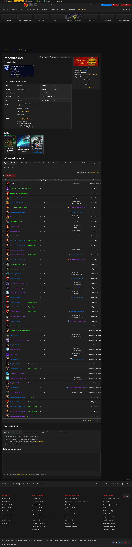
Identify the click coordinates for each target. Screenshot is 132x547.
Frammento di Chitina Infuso (18, 283)
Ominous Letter (14, 183)
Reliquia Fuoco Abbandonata (77, 207)
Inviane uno (91, 82)
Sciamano (32, 50)
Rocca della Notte (76, 218)
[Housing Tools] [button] (16, 9)
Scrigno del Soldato (77, 212)
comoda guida (39, 441)
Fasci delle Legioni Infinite (17, 316)
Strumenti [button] (54, 9)
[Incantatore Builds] (109, 526)
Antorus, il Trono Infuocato (77, 317)
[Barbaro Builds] (108, 511)
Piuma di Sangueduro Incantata (19, 326)
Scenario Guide (36, 520)
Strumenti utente (21, 540)
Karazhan (76, 227)
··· (52, 1)
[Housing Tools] (15, 484)
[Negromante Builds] (109, 517)
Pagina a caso (64, 540)
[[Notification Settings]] (123, 9)
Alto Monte (76, 199)
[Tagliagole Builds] (109, 523)
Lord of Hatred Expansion (111, 499)
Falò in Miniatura (15, 226)
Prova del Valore (76, 232)
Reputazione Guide (38, 514)
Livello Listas (107, 508)
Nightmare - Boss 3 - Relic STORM (20, 340)
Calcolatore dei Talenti (9, 517)
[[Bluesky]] (119, 542)
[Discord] (113, 542)
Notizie (5, 9)
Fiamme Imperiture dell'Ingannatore (20, 188)
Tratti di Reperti (23, 50)
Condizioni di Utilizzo (9, 544)
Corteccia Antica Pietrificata (18, 264)
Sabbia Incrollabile (15, 278)
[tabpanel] (51, 296)
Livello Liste (6, 520)
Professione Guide (8, 511)
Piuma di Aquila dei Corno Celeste (20, 331)
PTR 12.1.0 (30, 5)
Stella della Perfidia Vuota (17, 293)
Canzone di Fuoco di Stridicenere (19, 193)
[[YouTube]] (125, 542)
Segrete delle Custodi (76, 274)
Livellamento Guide (8, 505)
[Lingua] (129, 9)
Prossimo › (93, 172)
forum (32, 445)
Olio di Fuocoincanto (16, 221)
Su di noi (32, 540)
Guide (63, 9)
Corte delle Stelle (76, 203)
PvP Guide (67, 517)
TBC (40, 1)
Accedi (18, 474)
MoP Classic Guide (38, 496)
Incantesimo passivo (24, 118)
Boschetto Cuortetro (76, 336)
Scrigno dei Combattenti (77, 255)
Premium (74, 540)
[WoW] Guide (6, 496)
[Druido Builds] (107, 514)
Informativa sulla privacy (88, 540)
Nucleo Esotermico (15, 217)
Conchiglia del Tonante (16, 392)
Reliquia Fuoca (94, 188)
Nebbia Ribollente (15, 335)
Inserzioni (40, 540)
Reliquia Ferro (94, 264)
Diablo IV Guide (108, 496)
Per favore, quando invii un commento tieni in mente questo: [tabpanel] (26, 455)
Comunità (71, 9)
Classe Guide (6, 499)
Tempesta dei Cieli (15, 349)
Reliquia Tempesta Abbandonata (77, 387)
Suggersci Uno (91, 87)
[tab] (9, 163)
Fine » (98, 172)
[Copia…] (78, 172)
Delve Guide (6, 502)
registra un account (25, 474)
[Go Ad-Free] (82, 9)
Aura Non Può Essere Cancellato (28, 120)
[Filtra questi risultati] (81, 172)
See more (21, 114)
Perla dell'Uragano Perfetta (18, 378)
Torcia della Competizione (17, 212)
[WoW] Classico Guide (71, 496)
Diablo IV (62, 1)
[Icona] (6, 68)
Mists (48, 1)
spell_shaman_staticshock (89, 74)
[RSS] (129, 542)
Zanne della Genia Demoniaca (19, 198)
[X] (116, 542)
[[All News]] (4, 1)
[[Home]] (12, 5)
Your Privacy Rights (51, 540)
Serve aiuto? (9, 540)
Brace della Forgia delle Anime (19, 207)
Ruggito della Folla (15, 345)
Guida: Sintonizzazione (71, 499)
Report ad (128, 479)
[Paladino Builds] (108, 520)
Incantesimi (14, 50)
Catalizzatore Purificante (17, 250)
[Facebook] (122, 542)
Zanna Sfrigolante (15, 231)
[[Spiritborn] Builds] (109, 529)
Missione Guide (36, 511)
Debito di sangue (77, 197)
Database (44, 9)
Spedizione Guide (37, 505)
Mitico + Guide (6, 508)
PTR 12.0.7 (35, 5)
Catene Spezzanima (16, 274)
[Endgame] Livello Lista (110, 505)
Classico (31, 1)
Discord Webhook (32, 9)
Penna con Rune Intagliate (17, 288)
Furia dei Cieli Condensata (17, 373)
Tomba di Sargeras (77, 251)
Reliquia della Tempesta (95, 183)
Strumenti (99, 484)
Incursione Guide (7, 514)
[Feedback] (126, 9)
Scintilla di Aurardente (16, 202)
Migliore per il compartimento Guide (76, 502)
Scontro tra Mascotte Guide (41, 517)
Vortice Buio (13, 354)
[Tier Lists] (35, 529)
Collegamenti (66, 57)
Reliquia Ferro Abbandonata (77, 288)
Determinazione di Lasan (17, 269)
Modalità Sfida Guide (38, 523)
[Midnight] (5, 523)
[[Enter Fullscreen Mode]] (120, 9)
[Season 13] (106, 502)
